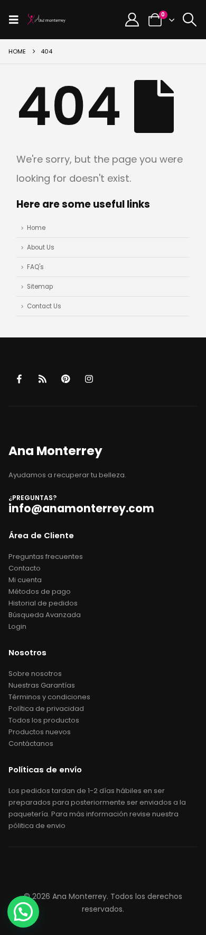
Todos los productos (43, 720)
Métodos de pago (39, 591)
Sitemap (40, 286)
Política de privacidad (46, 709)
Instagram (89, 379)
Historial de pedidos (43, 603)
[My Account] (132, 19)
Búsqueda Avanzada (44, 615)
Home (36, 228)
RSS (42, 379)
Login (17, 626)
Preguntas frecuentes (45, 556)
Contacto (24, 568)
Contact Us (44, 306)
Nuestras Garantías (41, 685)
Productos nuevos (39, 732)
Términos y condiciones (49, 697)
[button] (16, 20)
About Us (40, 247)
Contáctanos (30, 743)
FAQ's (35, 267)
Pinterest (66, 379)
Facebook (19, 379)
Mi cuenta (25, 580)
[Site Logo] (46, 19)
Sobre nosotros (35, 674)
